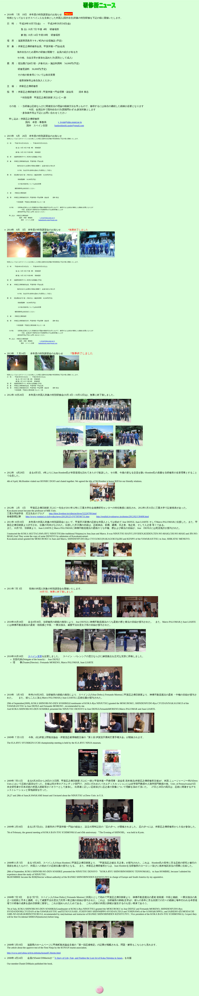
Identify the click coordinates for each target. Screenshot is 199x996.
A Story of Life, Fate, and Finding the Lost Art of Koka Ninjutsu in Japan (88, 958)
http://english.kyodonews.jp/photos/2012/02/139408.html (122, 516)
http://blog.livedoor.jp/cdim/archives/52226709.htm (72, 513)
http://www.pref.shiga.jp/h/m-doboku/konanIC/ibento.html (34, 953)
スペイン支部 (35, 656)
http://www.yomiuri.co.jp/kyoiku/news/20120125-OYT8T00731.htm (57, 516)
